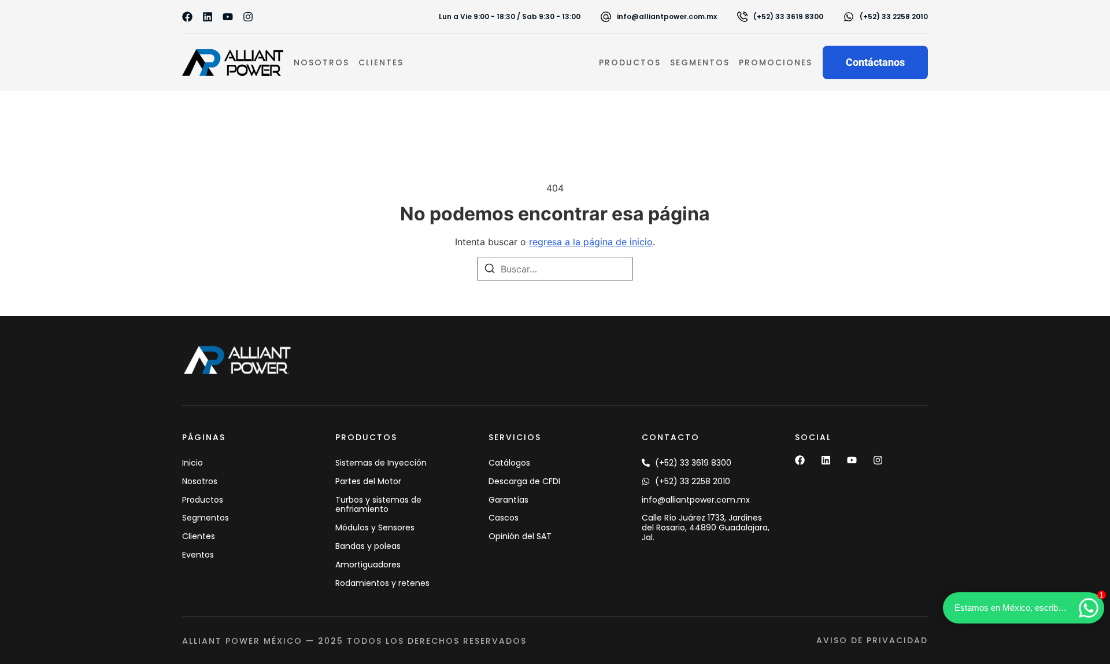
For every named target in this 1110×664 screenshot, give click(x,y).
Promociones (775, 62)
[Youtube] (228, 17)
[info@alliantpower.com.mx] (606, 17)
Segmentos (700, 62)
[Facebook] (187, 17)
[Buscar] (490, 270)
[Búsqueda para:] (555, 269)
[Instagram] (248, 17)
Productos (630, 62)
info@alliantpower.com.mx (667, 16)
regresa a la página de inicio (591, 242)
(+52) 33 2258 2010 (894, 16)
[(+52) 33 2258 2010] (848, 17)
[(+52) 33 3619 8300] (742, 17)
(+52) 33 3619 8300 (788, 16)
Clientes (381, 62)
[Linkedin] (207, 17)
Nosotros (321, 62)
